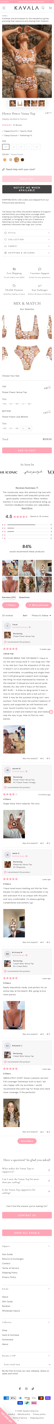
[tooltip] (37, 488)
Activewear (7, 1339)
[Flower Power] (16, 159)
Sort (25, 615)
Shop (4, 1330)
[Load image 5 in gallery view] (41, 103)
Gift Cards (7, 1301)
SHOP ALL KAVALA (27, 1233)
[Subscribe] (50, 1364)
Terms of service (20, 1418)
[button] (43, 8)
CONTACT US (27, 1215)
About (5, 1297)
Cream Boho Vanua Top (23, 964)
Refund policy (24, 1414)
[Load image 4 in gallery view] (34, 103)
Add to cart (27, 450)
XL (37, 147)
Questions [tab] (24, 598)
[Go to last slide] (6, 327)
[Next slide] (48, 327)
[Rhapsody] (22, 159)
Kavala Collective (30, 1411)
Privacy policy (39, 1414)
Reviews (6, 1306)
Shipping (5, 119)
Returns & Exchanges (12, 1259)
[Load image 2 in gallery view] (20, 103)
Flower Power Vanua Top (24, 636)
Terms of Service (10, 1268)
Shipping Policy (10, 1272)
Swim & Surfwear (10, 1335)
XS (5, 147)
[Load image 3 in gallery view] (27, 103)
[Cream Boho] (10, 159)
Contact (6, 1263)
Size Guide (7, 1254)
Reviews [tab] (9, 598)
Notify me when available (27, 189)
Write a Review (42, 606)
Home (4, 16)
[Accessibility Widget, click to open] (51, 712)
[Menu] (3, 7)
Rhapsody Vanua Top (22, 865)
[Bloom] (4, 159)
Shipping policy (37, 1418)
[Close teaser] (18, 1420)
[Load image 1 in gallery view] (13, 103)
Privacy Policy (9, 1277)
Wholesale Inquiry (11, 1310)
